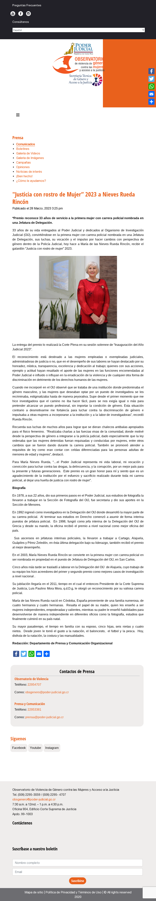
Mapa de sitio (34, 892)
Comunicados (25, 144)
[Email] (151, 94)
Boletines (22, 148)
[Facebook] (151, 71)
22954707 (34, 684)
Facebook (20, 13)
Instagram (28, 13)
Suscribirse (77, 881)
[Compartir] (151, 101)
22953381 (34, 709)
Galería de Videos (28, 153)
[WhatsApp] (151, 86)
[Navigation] (18, 115)
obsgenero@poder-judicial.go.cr (47, 692)
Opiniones (23, 167)
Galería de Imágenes (30, 158)
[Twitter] (151, 79)
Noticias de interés (29, 171)
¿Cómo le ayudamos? (31, 180)
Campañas (23, 162)
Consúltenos (20, 21)
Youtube (12, 13)
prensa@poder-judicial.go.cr (44, 717)
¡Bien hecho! (24, 176)
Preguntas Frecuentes (26, 5)
